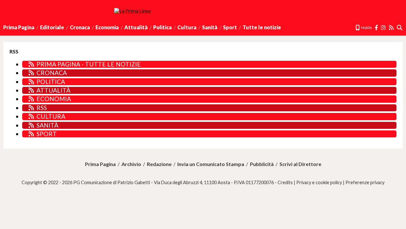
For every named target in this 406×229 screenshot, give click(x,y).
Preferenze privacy (364, 182)
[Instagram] (383, 27)
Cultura (186, 27)
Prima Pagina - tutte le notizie (88, 64)
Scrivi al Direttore (300, 164)
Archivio (131, 164)
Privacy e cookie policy (319, 182)
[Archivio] (400, 27)
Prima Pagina (18, 27)
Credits (285, 182)
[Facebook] (376, 27)
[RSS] (391, 27)
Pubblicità (262, 164)
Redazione (159, 164)
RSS (41, 107)
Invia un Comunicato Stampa (210, 164)
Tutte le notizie (262, 27)
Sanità (209, 27)
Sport (230, 27)
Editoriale (52, 27)
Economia (107, 27)
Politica (162, 27)
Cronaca (80, 27)
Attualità (135, 27)
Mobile (366, 27)
